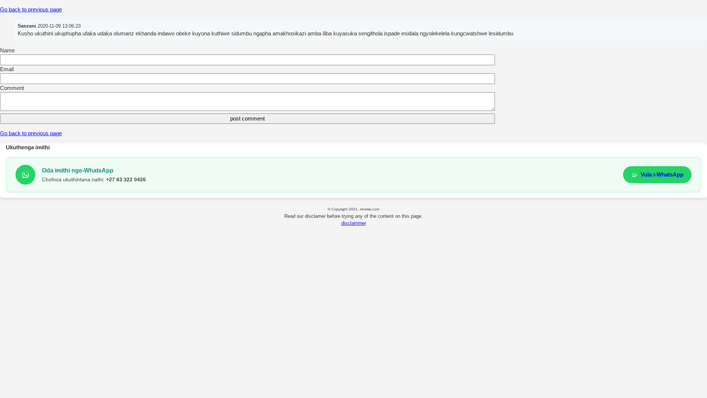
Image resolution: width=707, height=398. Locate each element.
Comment (12, 88)
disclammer (353, 223)
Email (7, 69)
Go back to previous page (31, 9)
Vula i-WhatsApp (662, 174)
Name (7, 50)
